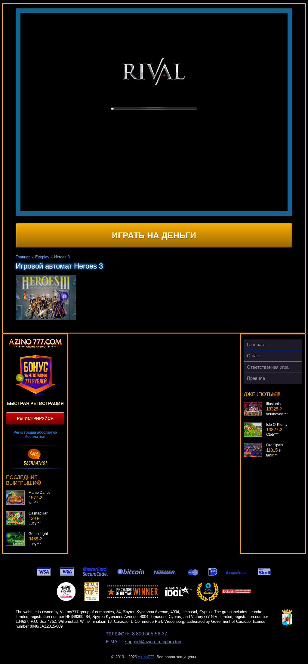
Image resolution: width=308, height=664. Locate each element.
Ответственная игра (267, 367)
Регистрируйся (35, 418)
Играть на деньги (154, 235)
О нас (253, 355)
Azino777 (146, 657)
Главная (255, 344)
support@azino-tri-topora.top (153, 641)
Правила (256, 378)
